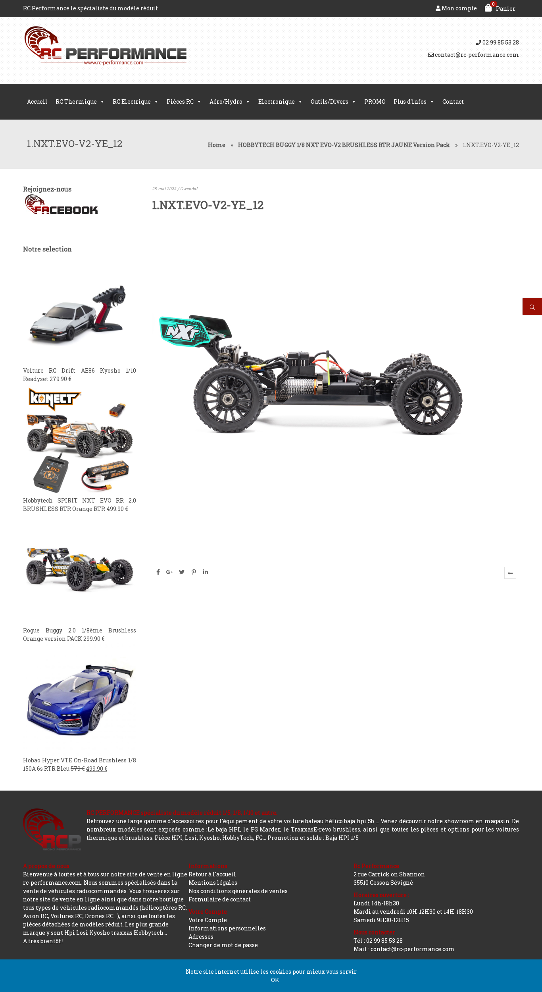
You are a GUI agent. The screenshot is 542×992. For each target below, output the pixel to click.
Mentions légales (212, 882)
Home (216, 145)
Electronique (276, 101)
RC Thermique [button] (76, 101)
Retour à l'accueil (212, 874)
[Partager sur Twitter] (182, 572)
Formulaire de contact (219, 899)
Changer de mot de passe (223, 945)
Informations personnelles (227, 928)
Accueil (37, 101)
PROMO (375, 101)
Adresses (200, 936)
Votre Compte (207, 920)
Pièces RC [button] (180, 101)
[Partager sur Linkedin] (205, 572)
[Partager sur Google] (170, 572)
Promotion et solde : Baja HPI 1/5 (313, 837)
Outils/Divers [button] (329, 101)
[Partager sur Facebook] (158, 572)
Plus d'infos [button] (410, 101)
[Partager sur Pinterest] (194, 572)
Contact (453, 101)
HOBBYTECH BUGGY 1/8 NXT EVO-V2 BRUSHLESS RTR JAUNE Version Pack (344, 145)
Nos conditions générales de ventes (238, 891)
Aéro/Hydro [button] (225, 101)
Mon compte (458, 8)
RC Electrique (132, 101)
